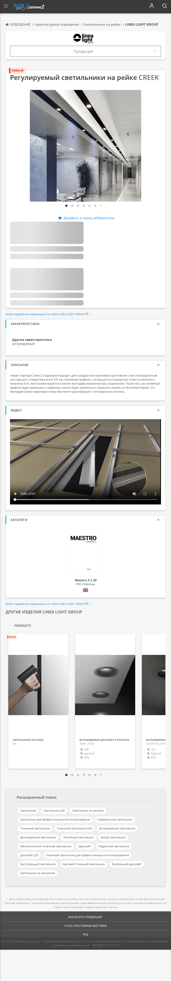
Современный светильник (114, 819)
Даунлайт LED (29, 855)
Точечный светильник (35, 828)
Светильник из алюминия (37, 873)
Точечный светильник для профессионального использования (87, 855)
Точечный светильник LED (74, 828)
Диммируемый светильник (38, 837)
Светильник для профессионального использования (55, 819)
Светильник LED (54, 810)
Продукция (83, 51)
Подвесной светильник (113, 846)
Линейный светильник (78, 837)
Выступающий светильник (38, 864)
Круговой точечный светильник (84, 864)
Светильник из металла (88, 810)
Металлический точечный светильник (45, 846)
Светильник (28, 810)
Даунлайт (85, 846)
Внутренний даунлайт (127, 864)
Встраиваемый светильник (117, 828)
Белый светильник (113, 837)
